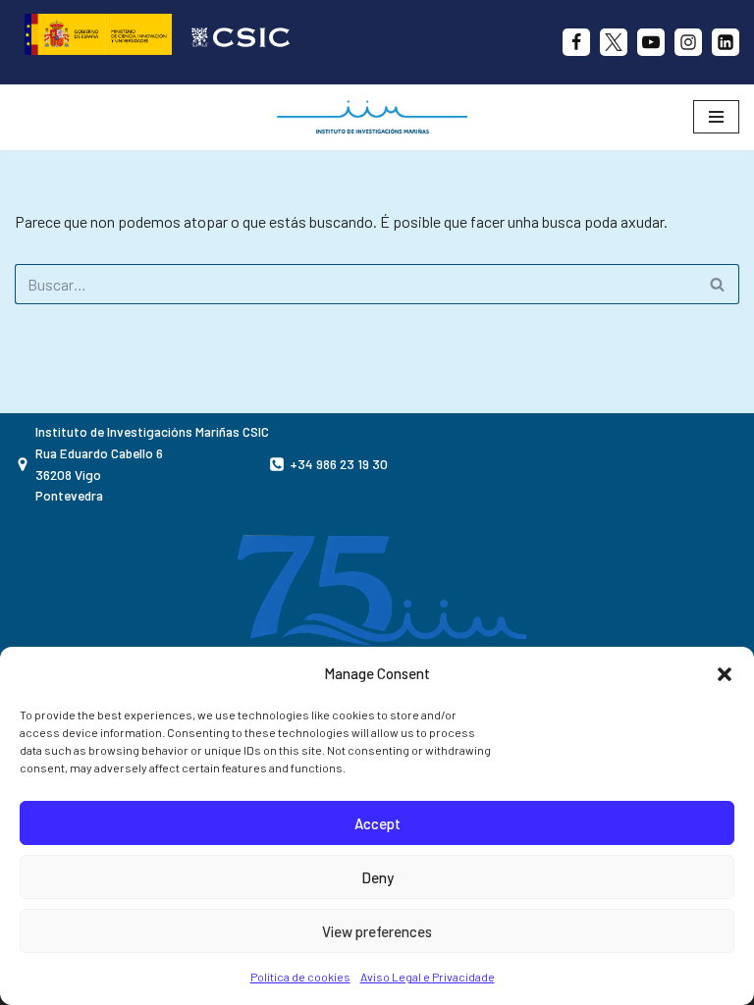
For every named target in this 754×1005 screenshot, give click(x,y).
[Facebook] (576, 42)
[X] (613, 42)
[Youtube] (651, 42)
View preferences (377, 931)
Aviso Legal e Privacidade (427, 976)
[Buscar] (717, 284)
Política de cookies (300, 976)
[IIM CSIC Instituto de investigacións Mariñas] (377, 117)
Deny (377, 877)
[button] (724, 674)
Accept (377, 823)
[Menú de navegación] (716, 116)
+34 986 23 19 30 (339, 463)
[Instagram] (688, 42)
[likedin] (725, 42)
